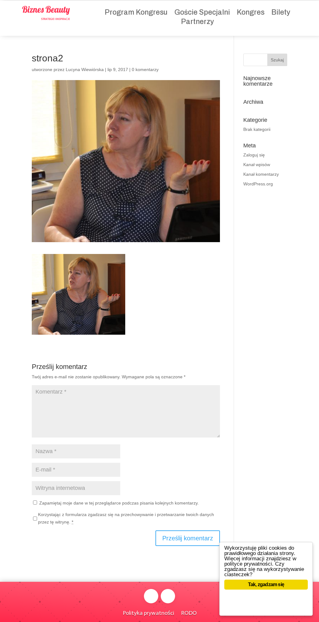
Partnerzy (197, 23)
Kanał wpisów (256, 164)
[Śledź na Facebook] (151, 596)
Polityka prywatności (148, 612)
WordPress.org (258, 183)
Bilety (280, 13)
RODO (189, 612)
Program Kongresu (136, 13)
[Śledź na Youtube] (168, 596)
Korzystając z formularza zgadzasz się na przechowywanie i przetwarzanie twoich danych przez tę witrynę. (126, 518)
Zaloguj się (254, 154)
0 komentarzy (145, 69)
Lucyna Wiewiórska (85, 69)
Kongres (250, 13)
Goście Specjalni (202, 13)
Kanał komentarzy (261, 174)
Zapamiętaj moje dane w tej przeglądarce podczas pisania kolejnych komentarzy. (119, 502)
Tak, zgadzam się (266, 584)
